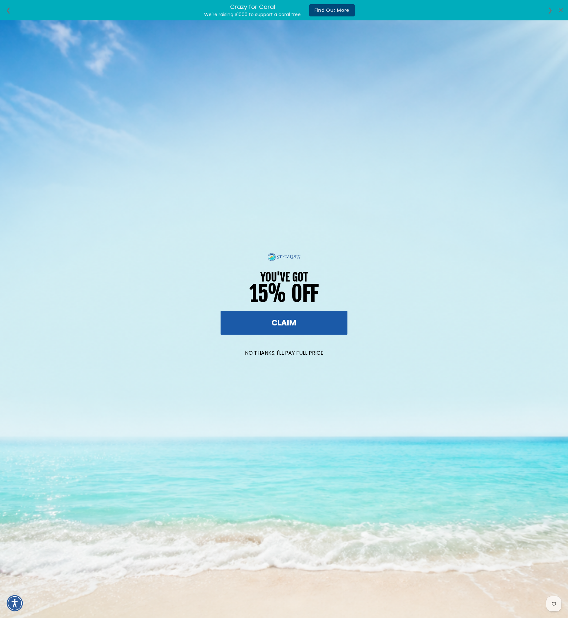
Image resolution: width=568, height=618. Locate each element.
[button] (15, 603)
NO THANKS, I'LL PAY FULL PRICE (284, 353)
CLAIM (284, 322)
